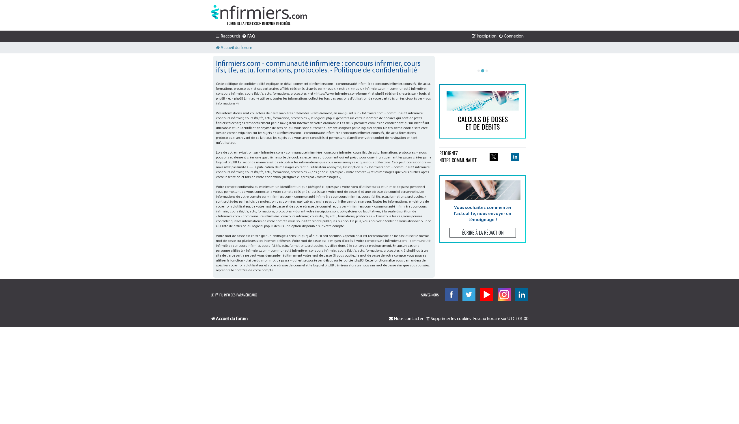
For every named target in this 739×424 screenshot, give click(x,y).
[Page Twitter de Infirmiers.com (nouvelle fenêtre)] (494, 157)
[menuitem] (248, 36)
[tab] (478, 71)
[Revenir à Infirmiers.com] (259, 12)
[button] (482, 209)
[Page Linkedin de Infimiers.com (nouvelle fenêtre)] (515, 157)
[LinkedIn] (521, 294)
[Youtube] (486, 294)
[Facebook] (451, 294)
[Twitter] (468, 294)
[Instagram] (504, 294)
